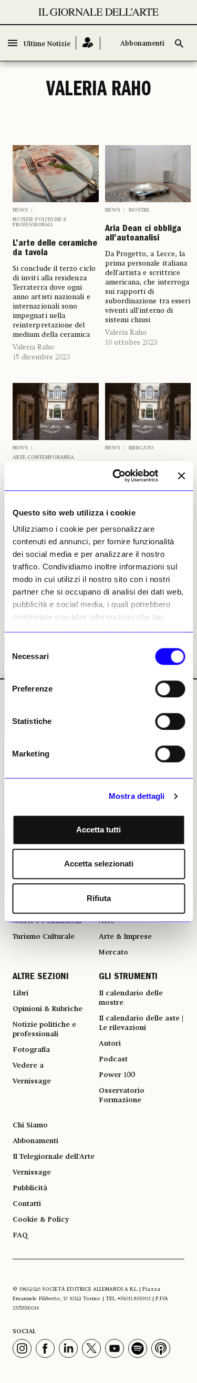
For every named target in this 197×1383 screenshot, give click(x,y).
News (20, 210)
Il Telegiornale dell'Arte (54, 1156)
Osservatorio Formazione (121, 1095)
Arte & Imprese (125, 936)
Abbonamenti (142, 43)
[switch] (170, 688)
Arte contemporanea (43, 457)
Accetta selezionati (98, 863)
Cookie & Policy (41, 1219)
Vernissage (32, 1081)
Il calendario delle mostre (131, 998)
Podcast (113, 1059)
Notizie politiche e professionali (40, 222)
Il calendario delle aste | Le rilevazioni (141, 1023)
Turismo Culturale (44, 936)
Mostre (139, 210)
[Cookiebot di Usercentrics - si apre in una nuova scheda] (117, 475)
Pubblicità (30, 1188)
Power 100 (117, 1075)
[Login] (88, 43)
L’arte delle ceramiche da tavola (55, 248)
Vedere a (28, 1065)
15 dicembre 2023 (41, 357)
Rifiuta (99, 898)
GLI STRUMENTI (128, 977)
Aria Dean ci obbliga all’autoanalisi (143, 234)
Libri (20, 993)
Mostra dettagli (137, 796)
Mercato (141, 448)
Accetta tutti (98, 829)
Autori (110, 1043)
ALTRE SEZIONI (41, 977)
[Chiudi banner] (181, 475)
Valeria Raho (33, 347)
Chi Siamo (30, 1125)
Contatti (27, 1204)
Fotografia (31, 1049)
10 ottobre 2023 (131, 342)
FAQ (20, 1235)
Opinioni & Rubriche (47, 1009)
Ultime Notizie (47, 44)
